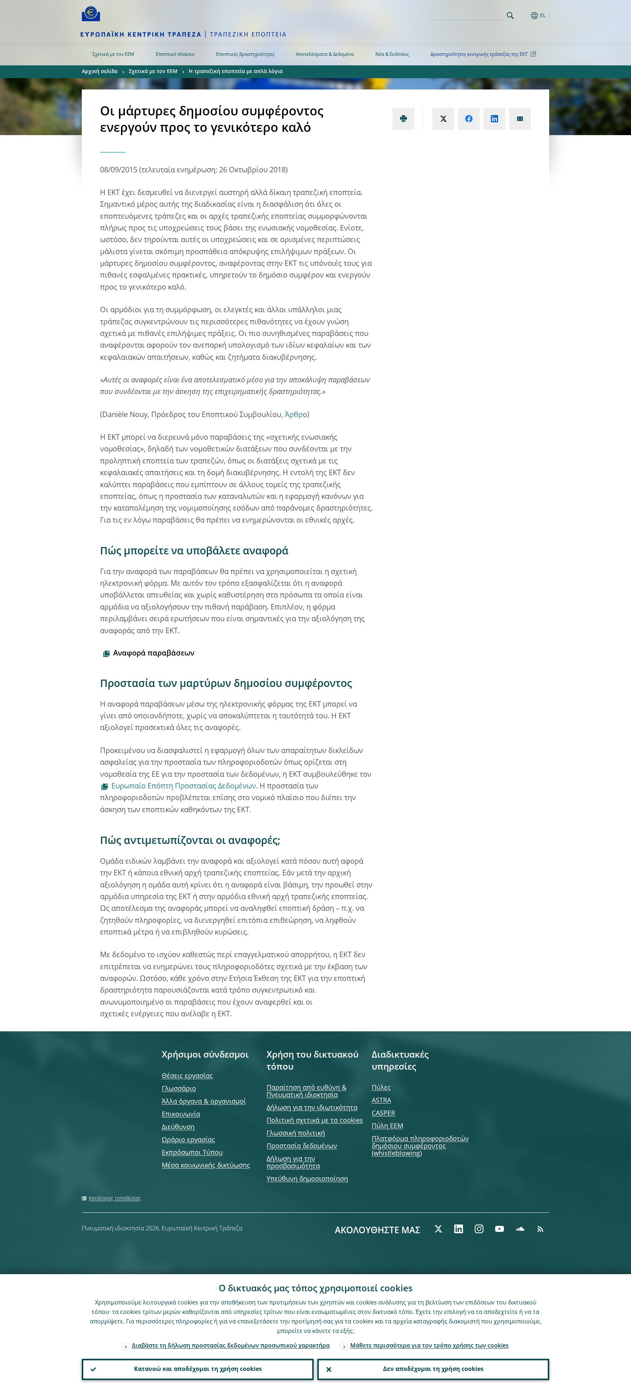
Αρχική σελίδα (100, 71)
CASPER (383, 1113)
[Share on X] (443, 119)
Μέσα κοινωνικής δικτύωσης (206, 1165)
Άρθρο (295, 415)
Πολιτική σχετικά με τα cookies (315, 1120)
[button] (523, 15)
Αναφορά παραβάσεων (153, 653)
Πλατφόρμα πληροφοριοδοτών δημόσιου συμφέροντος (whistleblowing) (420, 1146)
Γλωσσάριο (179, 1089)
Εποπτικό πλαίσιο (175, 54)
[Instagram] (479, 1229)
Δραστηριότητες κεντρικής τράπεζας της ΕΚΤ (479, 54)
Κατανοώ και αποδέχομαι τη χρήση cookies (198, 1369)
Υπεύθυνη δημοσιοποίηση (307, 1179)
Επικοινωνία (181, 1114)
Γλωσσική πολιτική (296, 1133)
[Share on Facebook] (469, 119)
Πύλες (381, 1088)
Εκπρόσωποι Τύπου (192, 1153)
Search (510, 15)
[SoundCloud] (520, 1229)
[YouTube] (499, 1229)
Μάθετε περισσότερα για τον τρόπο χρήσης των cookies (429, 1346)
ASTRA (381, 1100)
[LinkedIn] (458, 1229)
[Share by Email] (520, 119)
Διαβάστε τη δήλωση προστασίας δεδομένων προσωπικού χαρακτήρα (231, 1346)
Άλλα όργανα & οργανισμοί (204, 1101)
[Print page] (403, 119)
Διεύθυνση (178, 1127)
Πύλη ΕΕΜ (387, 1126)
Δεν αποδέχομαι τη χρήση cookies (433, 1369)
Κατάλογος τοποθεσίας (115, 1198)
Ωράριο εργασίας (188, 1140)
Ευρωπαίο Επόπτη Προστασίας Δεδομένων (183, 786)
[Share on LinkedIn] (494, 119)
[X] (438, 1229)
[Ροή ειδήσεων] (540, 1229)
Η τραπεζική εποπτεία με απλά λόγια (236, 71)
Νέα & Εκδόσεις (392, 54)
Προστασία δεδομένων (302, 1146)
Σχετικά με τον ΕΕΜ (113, 54)
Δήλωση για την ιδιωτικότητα (312, 1108)
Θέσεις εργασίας (187, 1076)
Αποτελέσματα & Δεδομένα (325, 54)
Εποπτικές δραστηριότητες (245, 54)
